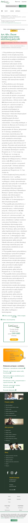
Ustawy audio (14, 356)
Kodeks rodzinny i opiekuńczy (11, 434)
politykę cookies (13, 517)
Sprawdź (14, 339)
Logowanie (24, 1)
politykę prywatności (20, 517)
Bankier (20, 510)
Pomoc (9, 496)
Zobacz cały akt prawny (8, 319)
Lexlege (7, 507)
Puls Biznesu (20, 507)
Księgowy (7, 465)
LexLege (12, 359)
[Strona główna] (2, 11)
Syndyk (7, 463)
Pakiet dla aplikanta (9, 405)
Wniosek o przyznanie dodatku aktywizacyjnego (11, 386)
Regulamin (19, 499)
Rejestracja (17, 1)
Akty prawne (14, 15)
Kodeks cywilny (8, 409)
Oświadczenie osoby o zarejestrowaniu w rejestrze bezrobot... (14, 381)
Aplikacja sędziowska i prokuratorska (12, 461)
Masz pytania (11, 489)
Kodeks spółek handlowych (10, 436)
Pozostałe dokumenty (9, 390)
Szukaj (23, 6)
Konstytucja (8, 440)
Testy (6, 11)
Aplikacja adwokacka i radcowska (11, 455)
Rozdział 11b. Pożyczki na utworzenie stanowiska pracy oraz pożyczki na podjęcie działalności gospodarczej (13, 21)
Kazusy (12, 357)
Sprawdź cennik (11, 351)
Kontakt (9, 499)
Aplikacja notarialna (9, 459)
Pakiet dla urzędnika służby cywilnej (12, 407)
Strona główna (7, 15)
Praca (9, 502)
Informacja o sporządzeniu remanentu (13, 368)
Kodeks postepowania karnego (11, 415)
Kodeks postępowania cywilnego (11, 411)
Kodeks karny (8, 430)
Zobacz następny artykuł (19, 316)
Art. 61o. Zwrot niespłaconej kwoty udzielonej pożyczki (11, 22)
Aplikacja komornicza (9, 457)
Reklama (18, 496)
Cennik (12, 11)
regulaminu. (3, 517)
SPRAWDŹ (14, 30)
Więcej (18, 11)
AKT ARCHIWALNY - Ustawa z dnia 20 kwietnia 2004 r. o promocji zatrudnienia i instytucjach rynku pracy (13, 17)
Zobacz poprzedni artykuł (10, 315)
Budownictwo (7, 510)
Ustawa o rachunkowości (10, 413)
